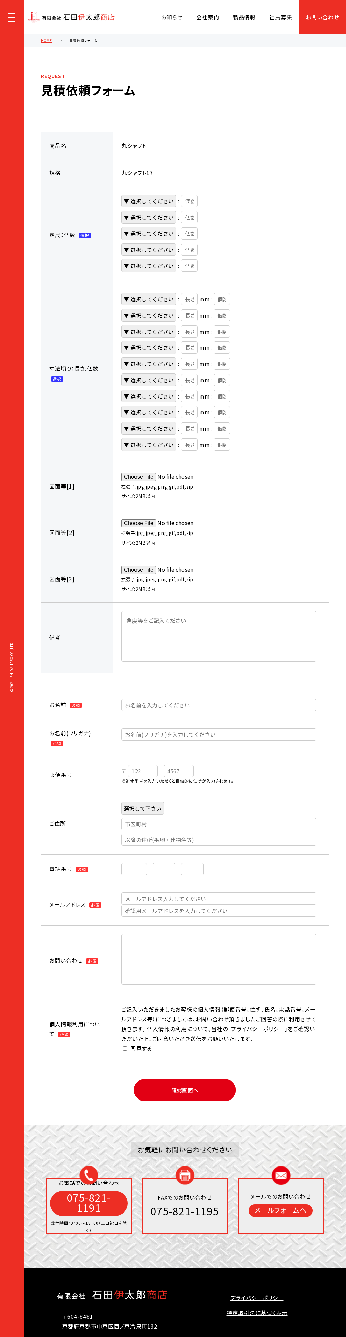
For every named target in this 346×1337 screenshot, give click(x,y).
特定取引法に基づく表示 (257, 1313)
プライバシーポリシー (258, 1029)
